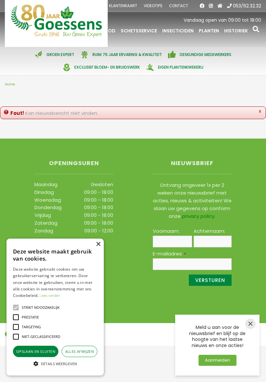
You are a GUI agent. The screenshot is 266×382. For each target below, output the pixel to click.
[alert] (55, 307)
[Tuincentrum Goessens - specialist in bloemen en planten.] (56, 23)
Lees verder (50, 295)
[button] (15, 307)
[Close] (250, 324)
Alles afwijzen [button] (79, 351)
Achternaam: (209, 231)
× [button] (98, 244)
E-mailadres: (169, 254)
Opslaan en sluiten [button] (35, 351)
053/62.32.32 (247, 6)
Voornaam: (166, 231)
